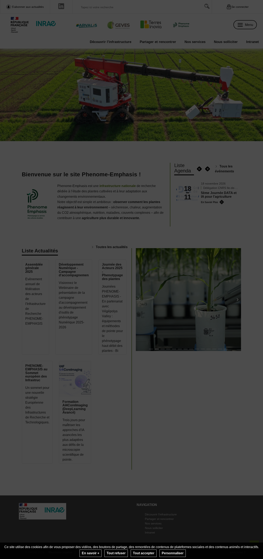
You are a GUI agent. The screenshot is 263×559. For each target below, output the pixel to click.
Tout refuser (116, 553)
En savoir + (90, 553)
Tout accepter (143, 553)
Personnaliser (172, 553)
